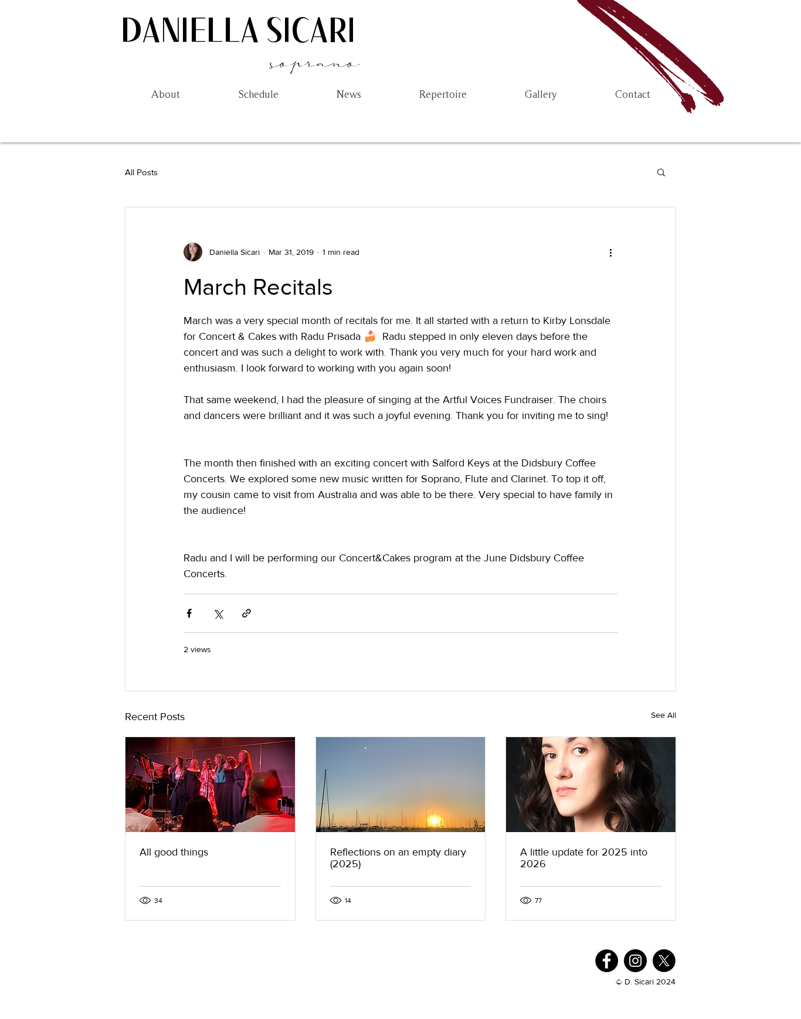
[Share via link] (246, 613)
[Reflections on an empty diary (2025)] (401, 784)
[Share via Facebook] (189, 613)
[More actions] (610, 252)
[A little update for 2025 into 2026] (591, 784)
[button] (661, 171)
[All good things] (210, 784)
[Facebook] (606, 960)
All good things (174, 852)
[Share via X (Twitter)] (217, 613)
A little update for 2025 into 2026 (583, 858)
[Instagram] (635, 960)
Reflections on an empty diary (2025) (398, 858)
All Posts (141, 172)
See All (663, 715)
